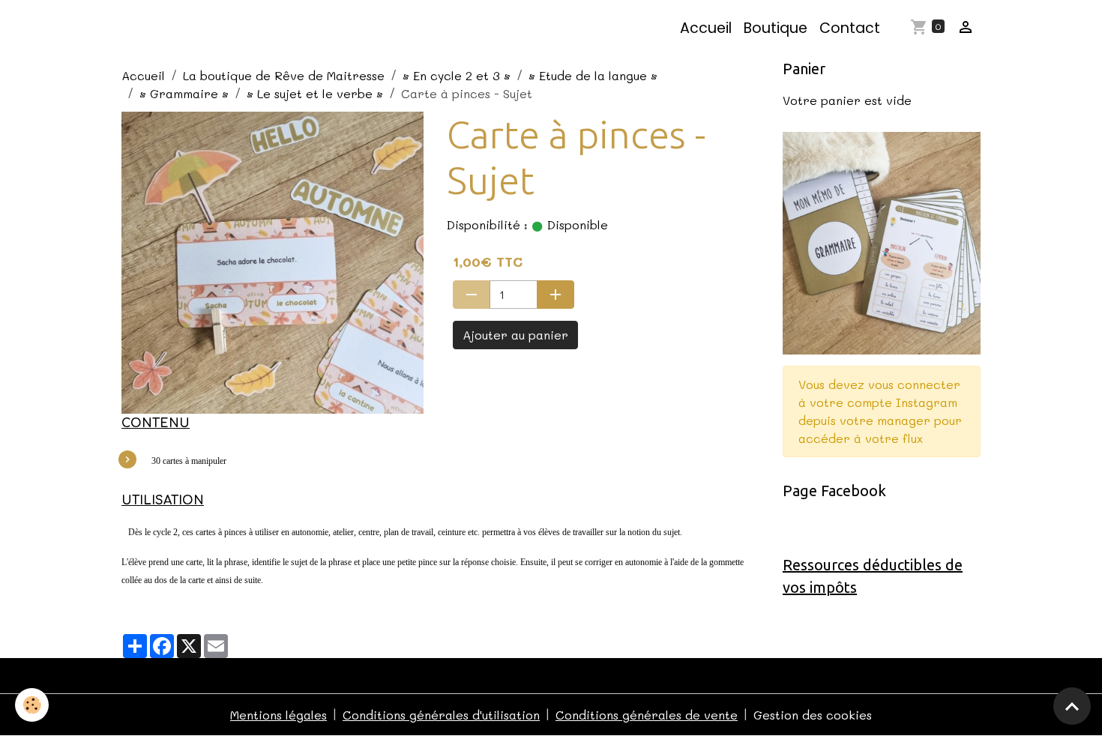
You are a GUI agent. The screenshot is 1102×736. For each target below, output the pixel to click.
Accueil (706, 28)
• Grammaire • (184, 93)
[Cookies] (32, 705)
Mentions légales (278, 715)
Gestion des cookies (812, 715)
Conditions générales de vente (646, 715)
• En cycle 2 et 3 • (457, 75)
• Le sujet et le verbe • (315, 93)
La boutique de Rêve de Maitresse (284, 75)
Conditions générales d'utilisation (441, 715)
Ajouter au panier (515, 335)
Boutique (775, 28)
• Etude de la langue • (593, 75)
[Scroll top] (1072, 706)
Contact (849, 28)
